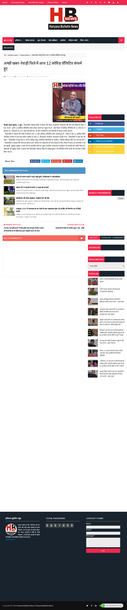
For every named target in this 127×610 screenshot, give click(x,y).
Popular (106, 238)
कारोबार (63, 40)
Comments (118, 238)
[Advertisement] (43, 301)
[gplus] (96, 2)
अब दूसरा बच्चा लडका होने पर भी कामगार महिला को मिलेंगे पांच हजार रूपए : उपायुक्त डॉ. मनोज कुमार (112, 311)
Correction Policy (17, 2)
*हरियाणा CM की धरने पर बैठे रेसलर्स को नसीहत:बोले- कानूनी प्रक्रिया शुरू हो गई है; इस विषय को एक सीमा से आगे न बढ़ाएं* (112, 363)
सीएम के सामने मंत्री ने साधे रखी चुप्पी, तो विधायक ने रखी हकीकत (38, 177)
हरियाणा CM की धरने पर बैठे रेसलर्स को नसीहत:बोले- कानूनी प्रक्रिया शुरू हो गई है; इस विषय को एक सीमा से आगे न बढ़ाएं (112, 332)
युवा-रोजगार (42, 40)
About (4, 2)
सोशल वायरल (30, 40)
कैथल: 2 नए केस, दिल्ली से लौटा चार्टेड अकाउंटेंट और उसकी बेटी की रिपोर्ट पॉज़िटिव (111, 352)
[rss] (105, 2)
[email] (109, 2)
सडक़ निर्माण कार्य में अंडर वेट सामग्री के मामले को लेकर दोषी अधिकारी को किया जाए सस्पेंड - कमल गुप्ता (112, 373)
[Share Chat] (122, 2)
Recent (94, 238)
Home (64, 2)
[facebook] (92, 2)
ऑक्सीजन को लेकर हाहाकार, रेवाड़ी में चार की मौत (32, 198)
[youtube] (113, 2)
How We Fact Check (36, 2)
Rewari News (25, 55)
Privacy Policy (53, 2)
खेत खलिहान (53, 40)
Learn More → (11, 540)
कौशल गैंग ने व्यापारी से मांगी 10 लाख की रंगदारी (32, 187)
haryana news (13, 55)
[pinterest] (118, 2)
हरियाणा (18, 40)
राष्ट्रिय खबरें (73, 40)
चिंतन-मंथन (84, 40)
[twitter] (87, 2)
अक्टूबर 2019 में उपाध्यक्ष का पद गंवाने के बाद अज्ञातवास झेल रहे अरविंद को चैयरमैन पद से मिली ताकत (48, 209)
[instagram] (100, 2)
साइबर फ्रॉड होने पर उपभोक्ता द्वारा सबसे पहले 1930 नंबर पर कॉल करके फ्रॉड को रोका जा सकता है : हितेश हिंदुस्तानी (112, 322)
